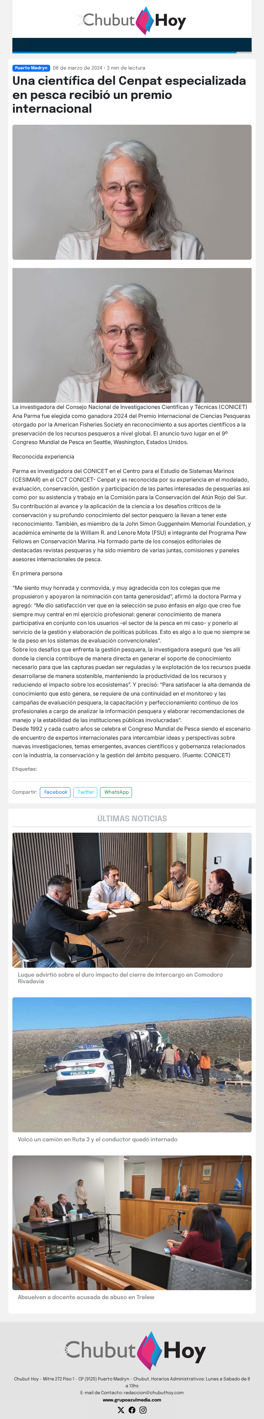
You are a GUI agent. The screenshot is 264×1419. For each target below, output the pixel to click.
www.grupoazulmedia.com (132, 1400)
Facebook (55, 792)
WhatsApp (116, 792)
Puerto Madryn (31, 68)
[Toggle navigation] (22, 45)
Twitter (86, 792)
